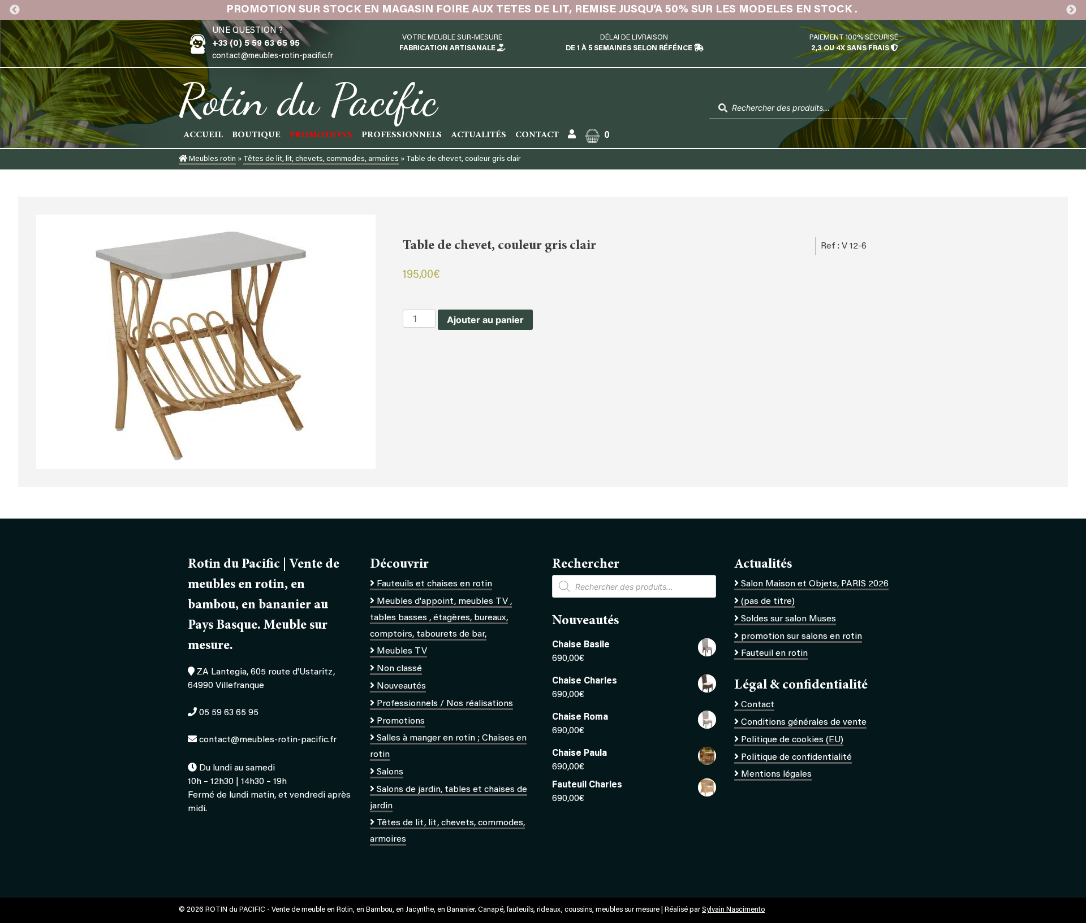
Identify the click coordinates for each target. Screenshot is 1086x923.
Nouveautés (401, 686)
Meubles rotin (211, 159)
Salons (390, 772)
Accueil (203, 135)
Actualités (478, 135)
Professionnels (401, 135)
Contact (537, 135)
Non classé (399, 668)
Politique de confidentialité (796, 757)
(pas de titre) (768, 601)
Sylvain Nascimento (733, 910)
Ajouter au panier (485, 319)
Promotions (401, 721)
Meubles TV (402, 651)
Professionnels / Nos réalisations (445, 703)
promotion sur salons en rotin (801, 636)
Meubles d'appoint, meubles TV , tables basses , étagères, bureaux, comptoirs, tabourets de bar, (441, 618)
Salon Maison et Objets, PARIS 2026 (815, 584)
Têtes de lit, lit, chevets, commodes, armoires (321, 159)
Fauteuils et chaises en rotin (434, 584)
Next (1071, 10)
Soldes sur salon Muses (788, 619)
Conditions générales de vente (804, 722)
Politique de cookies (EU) (792, 740)
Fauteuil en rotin (774, 653)
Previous (14, 10)
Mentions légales (776, 774)
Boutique (256, 135)
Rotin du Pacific (308, 99)
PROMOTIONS (321, 135)
